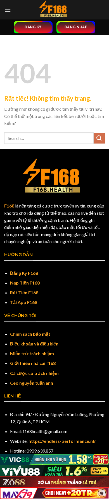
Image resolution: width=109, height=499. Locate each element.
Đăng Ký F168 (24, 273)
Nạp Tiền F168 (25, 282)
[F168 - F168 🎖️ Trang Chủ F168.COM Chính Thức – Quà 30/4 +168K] (54, 9)
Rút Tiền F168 (24, 292)
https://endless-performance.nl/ (62, 441)
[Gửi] (99, 138)
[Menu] (7, 9)
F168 (9, 205)
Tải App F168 (23, 302)
